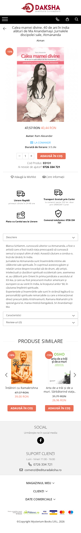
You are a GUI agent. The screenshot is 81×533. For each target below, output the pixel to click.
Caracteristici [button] (13, 315)
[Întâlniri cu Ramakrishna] (22, 367)
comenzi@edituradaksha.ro (43, 470)
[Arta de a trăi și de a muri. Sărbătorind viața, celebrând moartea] (59, 367)
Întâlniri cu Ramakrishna (22, 388)
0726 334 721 (43, 464)
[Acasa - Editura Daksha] (40, 8)
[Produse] (5, 20)
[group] (40, 84)
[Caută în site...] (76, 19)
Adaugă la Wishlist (25, 177)
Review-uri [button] (14, 322)
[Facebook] (40, 440)
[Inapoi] (3, 28)
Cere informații (54, 177)
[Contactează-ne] (57, 19)
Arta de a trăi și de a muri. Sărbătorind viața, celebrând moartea (59, 389)
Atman (40, 40)
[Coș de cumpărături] (67, 19)
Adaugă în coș (51, 156)
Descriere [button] (11, 237)
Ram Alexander (43, 136)
